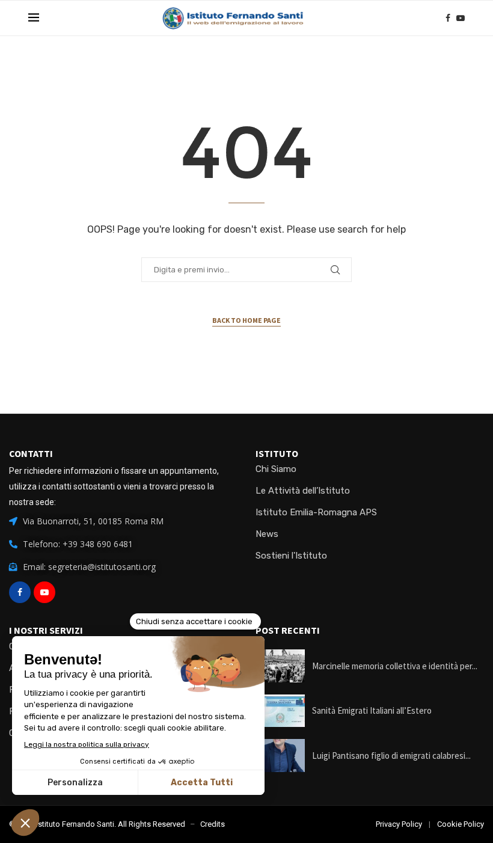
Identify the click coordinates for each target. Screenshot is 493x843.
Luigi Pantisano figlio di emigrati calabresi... (391, 755)
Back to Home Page (246, 320)
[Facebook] (448, 18)
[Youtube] (460, 18)
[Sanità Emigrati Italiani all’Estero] (280, 711)
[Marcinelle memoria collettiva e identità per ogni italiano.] (280, 665)
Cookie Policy (460, 824)
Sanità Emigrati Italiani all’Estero (372, 710)
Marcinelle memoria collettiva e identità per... (394, 666)
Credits (212, 824)
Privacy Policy (399, 824)
